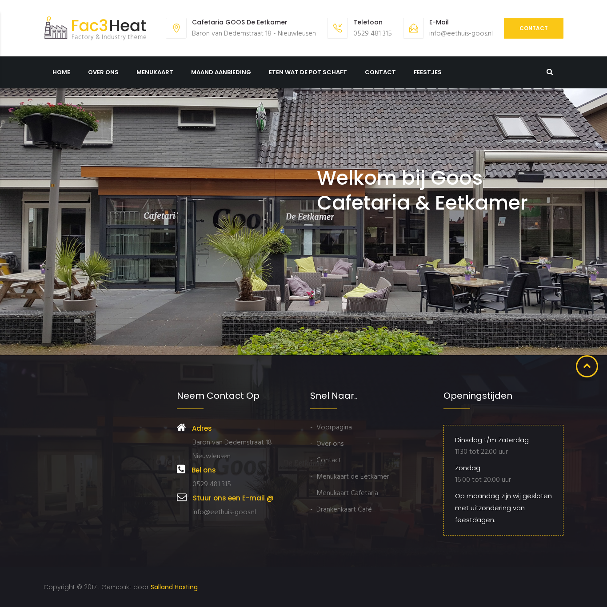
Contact (533, 28)
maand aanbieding (221, 72)
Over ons (103, 72)
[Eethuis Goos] (96, 28)
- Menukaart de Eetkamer (349, 477)
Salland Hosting (174, 587)
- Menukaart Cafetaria (344, 493)
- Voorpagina (331, 427)
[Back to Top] (587, 366)
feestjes (428, 72)
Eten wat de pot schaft (308, 72)
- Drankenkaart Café (341, 510)
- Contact (325, 460)
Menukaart (154, 72)
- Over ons (326, 444)
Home (61, 72)
